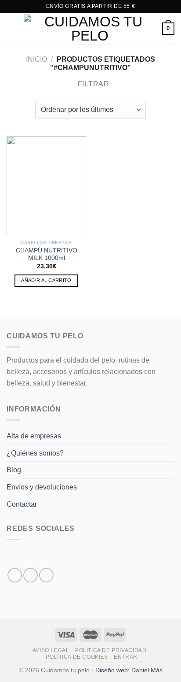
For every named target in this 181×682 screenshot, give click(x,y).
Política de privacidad (110, 650)
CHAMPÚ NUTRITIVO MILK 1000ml (46, 254)
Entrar (126, 657)
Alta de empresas (34, 436)
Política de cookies (77, 657)
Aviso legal (51, 650)
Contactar (22, 504)
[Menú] (12, 28)
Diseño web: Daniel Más (129, 670)
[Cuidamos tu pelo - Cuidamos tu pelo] (90, 29)
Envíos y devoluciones (42, 487)
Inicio (36, 59)
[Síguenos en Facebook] (14, 575)
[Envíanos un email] (46, 575)
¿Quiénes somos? (35, 453)
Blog (14, 470)
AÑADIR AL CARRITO (46, 280)
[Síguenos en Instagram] (30, 575)
